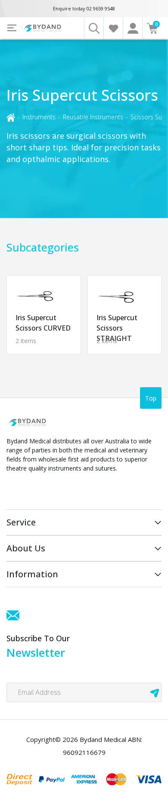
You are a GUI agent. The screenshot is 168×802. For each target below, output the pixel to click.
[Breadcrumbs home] (10, 117)
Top (150, 398)
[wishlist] (113, 28)
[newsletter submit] (155, 692)
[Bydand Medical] (43, 28)
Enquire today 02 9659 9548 (84, 8)
